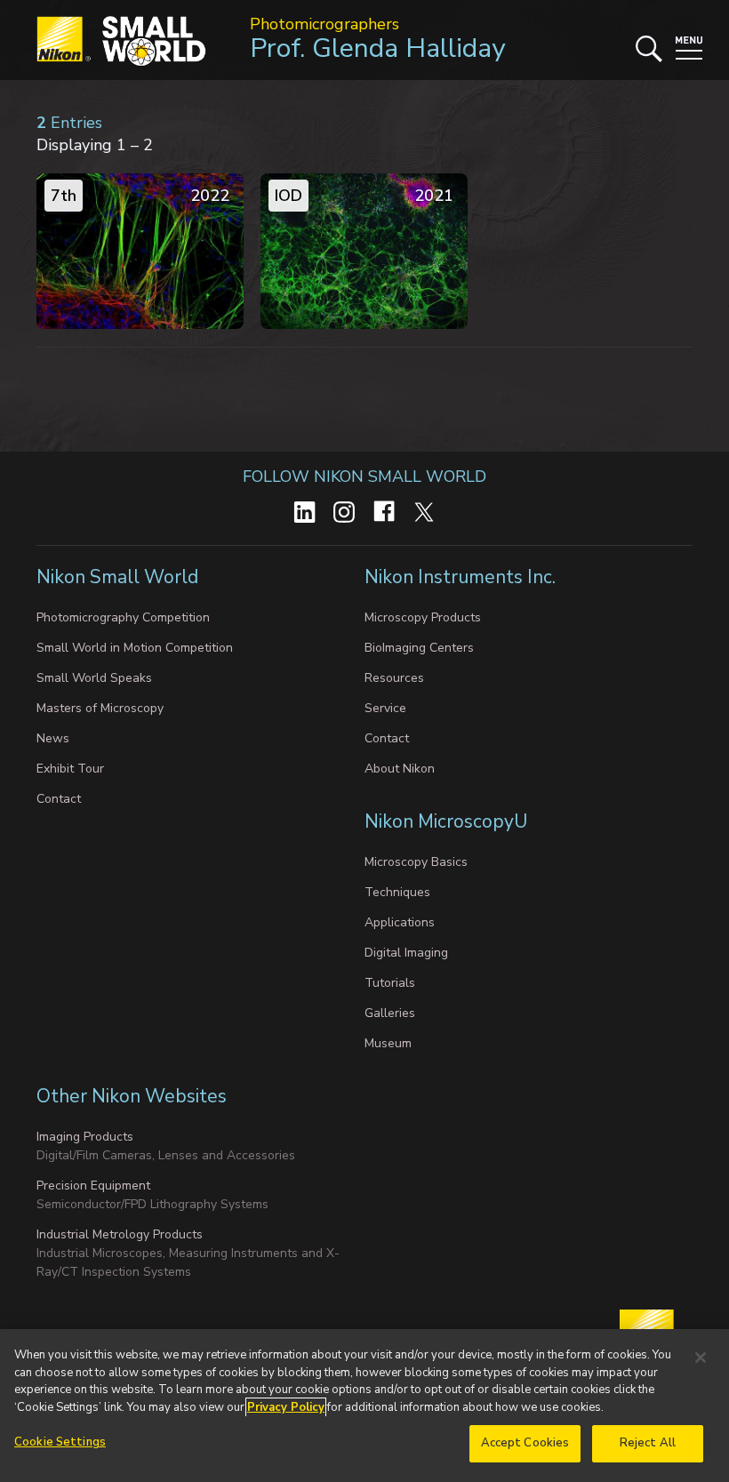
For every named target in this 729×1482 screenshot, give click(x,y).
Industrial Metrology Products (119, 1234)
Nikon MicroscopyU (445, 821)
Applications (399, 922)
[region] (364, 1405)
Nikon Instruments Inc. (462, 577)
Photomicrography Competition (123, 617)
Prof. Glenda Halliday (377, 48)
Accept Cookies (525, 1443)
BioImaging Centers (419, 647)
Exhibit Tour (70, 768)
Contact (58, 798)
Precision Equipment (93, 1185)
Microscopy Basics (416, 861)
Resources (394, 677)
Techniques (397, 892)
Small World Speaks (94, 677)
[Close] (700, 1357)
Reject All (648, 1443)
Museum (388, 1043)
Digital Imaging (406, 952)
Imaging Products (84, 1136)
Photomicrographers (324, 24)
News (52, 738)
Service (385, 708)
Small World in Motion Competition (134, 647)
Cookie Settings (60, 1442)
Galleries (389, 1013)
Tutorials (389, 982)
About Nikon (399, 768)
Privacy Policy (285, 1407)
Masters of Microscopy (100, 708)
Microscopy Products (422, 617)
